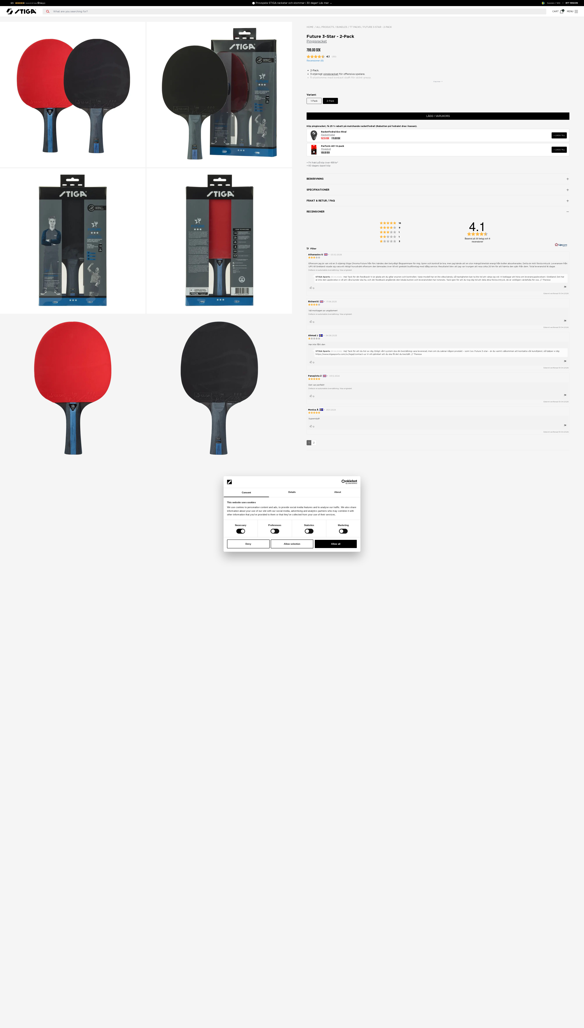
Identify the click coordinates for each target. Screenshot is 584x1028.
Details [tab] (292, 492)
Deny (248, 544)
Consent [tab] (246, 492)
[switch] (275, 531)
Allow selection (292, 544)
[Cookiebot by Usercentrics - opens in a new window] (343, 482)
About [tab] (337, 492)
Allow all (335, 544)
